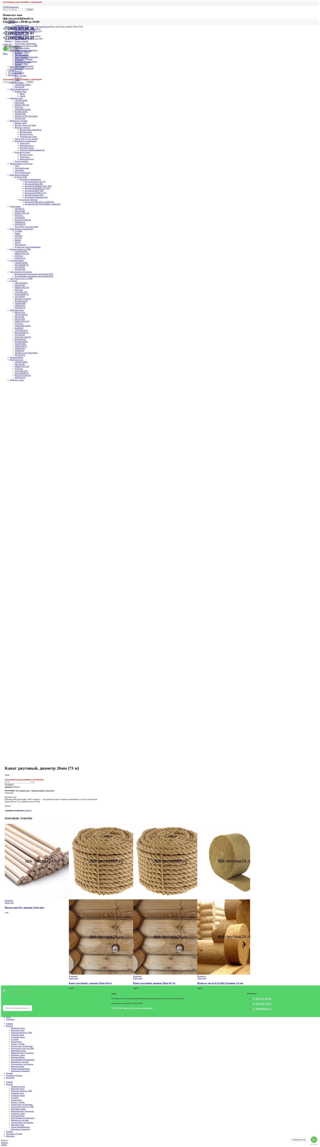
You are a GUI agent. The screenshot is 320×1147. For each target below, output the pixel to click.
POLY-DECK (20, 339)
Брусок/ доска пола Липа (25, 125)
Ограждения (15, 206)
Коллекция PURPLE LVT (35, 193)
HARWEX (19, 328)
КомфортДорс (21, 91)
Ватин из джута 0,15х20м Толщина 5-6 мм (220, 983)
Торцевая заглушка (23, 62)
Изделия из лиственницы (25, 141)
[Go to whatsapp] (314, 1139)
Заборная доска (16, 98)
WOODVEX (20, 118)
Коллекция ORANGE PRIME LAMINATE (43, 204)
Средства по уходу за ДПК (21, 278)
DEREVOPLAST (22, 105)
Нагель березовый (22, 173)
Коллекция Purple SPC (34, 195)
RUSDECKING (21, 112)
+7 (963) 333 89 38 (261, 998)
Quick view (9, 903)
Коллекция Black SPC (34, 184)
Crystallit (18, 231)
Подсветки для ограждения (26, 227)
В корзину (9, 785)
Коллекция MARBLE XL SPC (37, 188)
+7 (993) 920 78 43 (261, 1003)
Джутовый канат (42, 27)
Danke (17, 233)
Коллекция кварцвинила (30, 179)
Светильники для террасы (21, 272)
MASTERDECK (22, 265)
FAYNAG (19, 107)
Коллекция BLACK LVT (35, 182)
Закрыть (8, 41)
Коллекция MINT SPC (34, 191)
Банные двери (21, 123)
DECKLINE (20, 211)
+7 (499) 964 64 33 (261, 1009)
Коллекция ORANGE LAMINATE (39, 202)
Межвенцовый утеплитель (23, 27)
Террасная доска (17, 310)
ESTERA (18, 236)
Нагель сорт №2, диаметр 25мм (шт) (24, 907)
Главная (8, 27)
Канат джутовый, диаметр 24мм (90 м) (21, 31)
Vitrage (17, 242)
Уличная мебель (16, 357)
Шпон (22, 94)
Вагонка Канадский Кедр (30, 130)
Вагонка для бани (22, 127)
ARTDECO (19, 209)
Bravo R (18, 73)
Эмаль (22, 96)
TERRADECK (21, 346)
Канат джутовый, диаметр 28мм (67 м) (21, 39)
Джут (17, 166)
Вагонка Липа (26, 132)
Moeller (18, 240)
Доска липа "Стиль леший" (26, 139)
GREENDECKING (23, 85)
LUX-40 (18, 238)
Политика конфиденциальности (18, 1008)
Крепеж (18, 53)
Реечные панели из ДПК (20, 249)
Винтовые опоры (17, 67)
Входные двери (16, 69)
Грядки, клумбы (16, 82)
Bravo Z (18, 78)
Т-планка (19, 60)
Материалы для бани (19, 121)
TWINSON (19, 351)
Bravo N (18, 71)
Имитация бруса (27, 146)
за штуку (28, 810)
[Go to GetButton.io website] (314, 1144)
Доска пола (24, 143)
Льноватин (19, 170)
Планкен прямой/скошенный (32, 150)
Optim (17, 80)
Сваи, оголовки (21, 58)
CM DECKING (21, 100)
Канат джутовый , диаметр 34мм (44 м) (90, 983)
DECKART (19, 103)
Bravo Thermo (20, 76)
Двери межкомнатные (19, 89)
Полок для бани (21, 161)
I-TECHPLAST (21, 292)
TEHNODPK (20, 114)
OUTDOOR (20, 218)
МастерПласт (20, 245)
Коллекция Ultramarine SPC (36, 197)
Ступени (13, 281)
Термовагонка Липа (28, 136)
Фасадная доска (16, 360)
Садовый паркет (17, 260)
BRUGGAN (20, 312)
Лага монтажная (22, 55)
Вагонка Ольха (26, 134)
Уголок (18, 64)
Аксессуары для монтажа (20, 51)
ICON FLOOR (21, 177)
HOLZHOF (19, 87)
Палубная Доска (27, 148)
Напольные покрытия (19, 175)
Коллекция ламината (29, 200)
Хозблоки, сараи (17, 380)
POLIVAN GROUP (23, 220)
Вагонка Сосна (26, 155)
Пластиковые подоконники (21, 229)
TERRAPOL (20, 222)
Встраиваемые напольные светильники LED (34, 274)
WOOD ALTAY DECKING (26, 116)
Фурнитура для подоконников (27, 247)
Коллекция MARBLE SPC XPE (38, 186)
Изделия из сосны (22, 152)
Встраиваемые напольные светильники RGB (34, 276)
